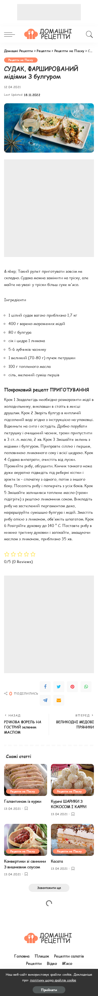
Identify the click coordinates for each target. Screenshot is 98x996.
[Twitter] (58, 686)
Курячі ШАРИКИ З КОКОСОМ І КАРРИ (68, 804)
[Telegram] (45, 700)
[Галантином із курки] (25, 780)
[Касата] (72, 840)
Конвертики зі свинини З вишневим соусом (25, 864)
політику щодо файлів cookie (53, 980)
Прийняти (49, 990)
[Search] (88, 34)
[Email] (58, 700)
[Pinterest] (72, 686)
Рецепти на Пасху (20, 60)
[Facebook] (45, 686)
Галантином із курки (22, 801)
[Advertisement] (49, 12)
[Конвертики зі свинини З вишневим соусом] (25, 840)
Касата (57, 861)
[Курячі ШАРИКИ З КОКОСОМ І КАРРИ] (72, 780)
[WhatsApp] (86, 686)
